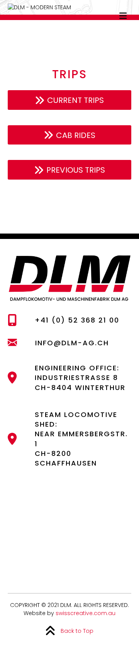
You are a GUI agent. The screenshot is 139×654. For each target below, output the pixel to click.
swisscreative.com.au (85, 613)
